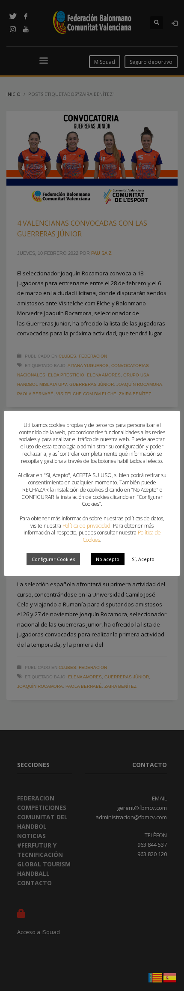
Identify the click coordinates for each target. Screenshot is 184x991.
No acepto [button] (107, 559)
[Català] (155, 977)
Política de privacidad (86, 525)
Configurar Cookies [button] (53, 559)
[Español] (170, 977)
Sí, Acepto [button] (143, 559)
